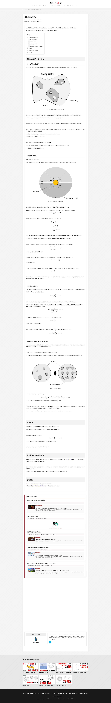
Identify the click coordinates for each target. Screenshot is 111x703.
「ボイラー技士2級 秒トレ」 (32, 516)
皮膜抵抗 (29, 48)
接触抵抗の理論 (38, 9)
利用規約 (68, 698)
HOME (25, 9)
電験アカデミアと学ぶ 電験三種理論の (36, 500)
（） (34, 532)
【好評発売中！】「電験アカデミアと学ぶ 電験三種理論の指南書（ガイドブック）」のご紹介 (51, 508)
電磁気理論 (33, 9)
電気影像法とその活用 (43, 672)
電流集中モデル (32, 41)
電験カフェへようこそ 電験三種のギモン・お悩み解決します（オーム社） (41, 563)
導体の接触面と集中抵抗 (32, 37)
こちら (53, 528)
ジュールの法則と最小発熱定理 (29, 672)
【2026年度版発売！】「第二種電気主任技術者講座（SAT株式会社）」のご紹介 (49, 555)
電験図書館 (59, 5)
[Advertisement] (40, 588)
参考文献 (29, 52)
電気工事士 (54, 5)
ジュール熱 (70, 459)
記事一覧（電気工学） (34, 5)
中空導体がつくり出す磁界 (61, 685)
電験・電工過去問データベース (44, 5)
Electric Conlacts (34, 483)
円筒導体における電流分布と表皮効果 (80, 672)
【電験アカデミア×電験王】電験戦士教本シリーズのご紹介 (45, 539)
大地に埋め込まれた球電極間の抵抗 (46, 685)
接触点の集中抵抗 (32, 43)
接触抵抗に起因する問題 (32, 50)
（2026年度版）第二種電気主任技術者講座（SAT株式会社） (38, 547)
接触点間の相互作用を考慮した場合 (35, 46)
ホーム (27, 5)
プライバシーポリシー (80, 5)
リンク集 (63, 5)
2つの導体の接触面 (32, 39)
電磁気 (28, 9)
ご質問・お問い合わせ (70, 5)
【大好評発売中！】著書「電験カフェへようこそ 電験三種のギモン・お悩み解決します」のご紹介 (52, 570)
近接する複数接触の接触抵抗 (38, 485)
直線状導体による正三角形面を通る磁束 (64, 672)
